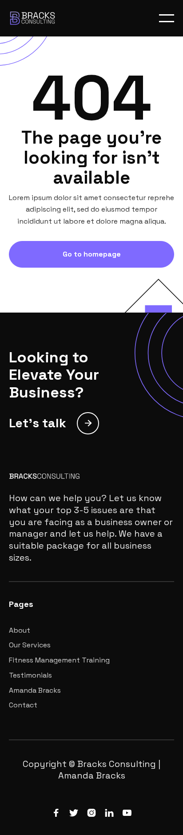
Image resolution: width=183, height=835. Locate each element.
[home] (42, 18)
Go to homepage (92, 254)
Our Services (30, 645)
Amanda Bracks (35, 690)
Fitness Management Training (59, 660)
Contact (23, 705)
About (19, 630)
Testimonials (30, 675)
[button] (166, 18)
